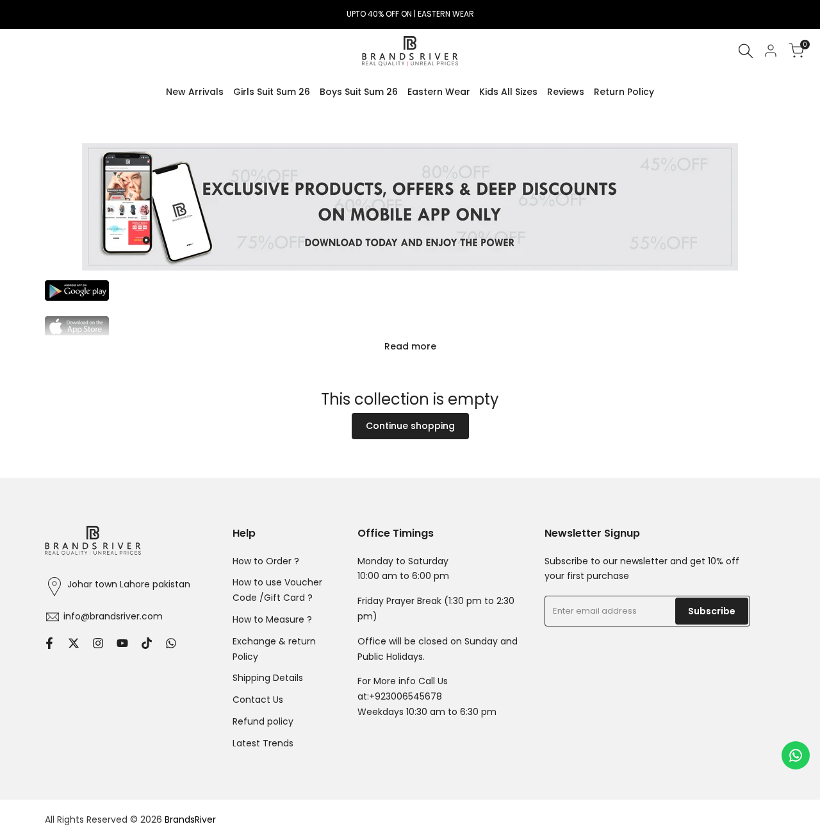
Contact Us (258, 699)
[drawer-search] (746, 51)
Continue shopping (410, 425)
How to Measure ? (272, 619)
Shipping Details (268, 677)
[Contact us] (796, 755)
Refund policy (263, 721)
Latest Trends (263, 743)
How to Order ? (266, 561)
